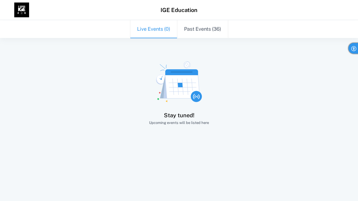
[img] (21, 10)
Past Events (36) (202, 29)
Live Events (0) (153, 29)
